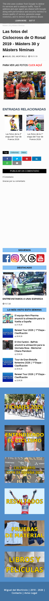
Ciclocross (14, 152)
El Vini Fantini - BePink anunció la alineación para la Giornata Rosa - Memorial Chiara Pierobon (30, 346)
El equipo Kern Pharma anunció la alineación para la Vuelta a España (30, 318)
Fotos (24, 152)
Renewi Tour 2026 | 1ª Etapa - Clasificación (30, 331)
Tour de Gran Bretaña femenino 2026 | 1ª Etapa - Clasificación (29, 362)
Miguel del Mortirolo (15, 56)
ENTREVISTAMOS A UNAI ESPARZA (23, 299)
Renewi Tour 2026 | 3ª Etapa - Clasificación (30, 376)
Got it (32, 21)
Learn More (20, 21)
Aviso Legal (30, 592)
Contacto (17, 592)
